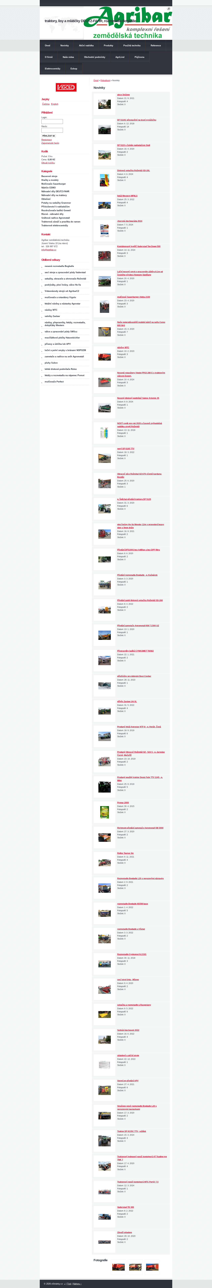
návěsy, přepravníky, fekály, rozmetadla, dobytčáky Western (65, 324)
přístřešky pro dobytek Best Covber (134, 676)
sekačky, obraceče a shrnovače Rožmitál (65, 278)
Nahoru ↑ (77, 1284)
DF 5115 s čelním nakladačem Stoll (133, 145)
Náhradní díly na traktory (54, 195)
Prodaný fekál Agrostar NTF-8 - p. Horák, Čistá (139, 727)
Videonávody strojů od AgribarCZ (62, 291)
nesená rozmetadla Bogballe (59, 266)
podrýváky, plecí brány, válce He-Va (63, 285)
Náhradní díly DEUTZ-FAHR (55, 191)
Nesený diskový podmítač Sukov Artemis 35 (138, 398)
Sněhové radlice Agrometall (55, 218)
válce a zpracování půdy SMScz (61, 331)
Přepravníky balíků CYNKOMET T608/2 (135, 651)
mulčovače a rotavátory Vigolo (60, 297)
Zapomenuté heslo (50, 143)
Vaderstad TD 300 (125, 1207)
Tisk (69, 1284)
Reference (156, 45)
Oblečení (46, 199)
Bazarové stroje (49, 176)
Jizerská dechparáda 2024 (129, 221)
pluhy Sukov (51, 363)
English (54, 104)
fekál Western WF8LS (127, 196)
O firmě (49, 57)
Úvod (47, 45)
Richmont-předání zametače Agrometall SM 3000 (140, 828)
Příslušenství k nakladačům (55, 206)
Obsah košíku (48, 163)
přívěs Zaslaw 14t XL (127, 701)
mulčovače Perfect (54, 381)
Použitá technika (131, 45)
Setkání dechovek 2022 (128, 1030)
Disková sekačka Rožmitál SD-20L (133, 170)
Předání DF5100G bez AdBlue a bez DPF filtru (138, 550)
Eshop (74, 68)
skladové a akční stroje (128, 1055)
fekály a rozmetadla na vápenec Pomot (64, 375)
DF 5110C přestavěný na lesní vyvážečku (136, 120)
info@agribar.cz (48, 250)
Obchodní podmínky (94, 57)
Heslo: (44, 126)
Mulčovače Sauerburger (53, 184)
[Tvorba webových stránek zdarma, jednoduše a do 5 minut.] (65, 1284)
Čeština (46, 104)
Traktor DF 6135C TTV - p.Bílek (131, 1131)
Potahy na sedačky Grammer (56, 203)
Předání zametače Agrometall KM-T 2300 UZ (138, 625)
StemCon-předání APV (127, 1081)
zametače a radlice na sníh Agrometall (64, 356)
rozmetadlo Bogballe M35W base (132, 904)
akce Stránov (123, 95)
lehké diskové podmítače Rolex (61, 369)
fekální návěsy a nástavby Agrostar (62, 303)
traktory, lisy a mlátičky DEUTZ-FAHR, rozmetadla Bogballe (90, 21)
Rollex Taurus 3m (125, 853)
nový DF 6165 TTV (125, 449)
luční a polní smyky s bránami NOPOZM (65, 350)
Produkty (108, 45)
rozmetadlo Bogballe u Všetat (131, 929)
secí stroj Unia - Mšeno (128, 979)
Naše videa (68, 57)
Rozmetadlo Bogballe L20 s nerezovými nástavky (140, 878)
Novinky (64, 45)
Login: (44, 117)
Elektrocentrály (52, 68)
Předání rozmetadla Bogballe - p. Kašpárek (137, 575)
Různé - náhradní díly (52, 214)
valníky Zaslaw (52, 316)
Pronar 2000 (123, 802)
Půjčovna (139, 57)
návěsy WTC (123, 347)
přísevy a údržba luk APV (58, 344)
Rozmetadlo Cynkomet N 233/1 (131, 954)
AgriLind (119, 57)
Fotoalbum (105, 80)
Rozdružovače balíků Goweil (56, 210)
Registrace (46, 139)
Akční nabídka (86, 45)
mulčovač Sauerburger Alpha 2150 (133, 297)
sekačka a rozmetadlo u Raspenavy (134, 1005)
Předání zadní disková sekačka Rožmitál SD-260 (140, 600)
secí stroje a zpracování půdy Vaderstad (65, 272)
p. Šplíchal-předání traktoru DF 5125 (134, 499)
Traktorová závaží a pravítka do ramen (60, 221)
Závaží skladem (124, 1232)
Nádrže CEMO (48, 187)
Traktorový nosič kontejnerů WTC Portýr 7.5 (138, 1182)
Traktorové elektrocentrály (54, 225)
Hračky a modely (49, 180)
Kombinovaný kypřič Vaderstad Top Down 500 (138, 246)
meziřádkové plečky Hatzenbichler (62, 337)
